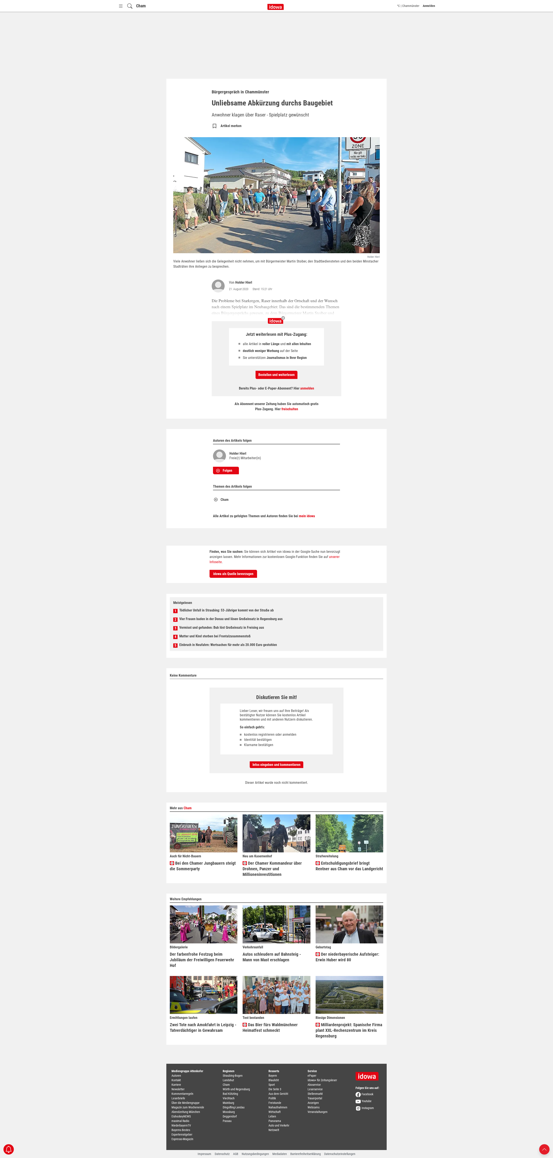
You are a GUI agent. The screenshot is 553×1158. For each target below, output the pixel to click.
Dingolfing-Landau (234, 1107)
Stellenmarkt (315, 1093)
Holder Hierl (243, 282)
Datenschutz (222, 1154)
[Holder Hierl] (219, 286)
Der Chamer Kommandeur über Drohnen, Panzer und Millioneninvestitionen (272, 869)
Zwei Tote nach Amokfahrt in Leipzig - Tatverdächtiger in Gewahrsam (203, 1027)
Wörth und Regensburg (236, 1089)
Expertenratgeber (182, 1134)
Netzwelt (274, 1130)
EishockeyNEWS (181, 1116)
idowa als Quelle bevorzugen (233, 574)
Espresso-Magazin (182, 1139)
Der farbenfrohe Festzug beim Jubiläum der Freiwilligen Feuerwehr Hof (202, 960)
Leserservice (315, 1089)
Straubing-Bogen (233, 1075)
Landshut (228, 1080)
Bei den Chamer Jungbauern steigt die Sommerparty (203, 866)
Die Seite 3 (275, 1089)
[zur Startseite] (368, 1075)
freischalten (289, 409)
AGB (235, 1154)
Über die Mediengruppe (186, 1103)
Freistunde (275, 1103)
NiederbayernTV (181, 1125)
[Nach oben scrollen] (544, 1149)
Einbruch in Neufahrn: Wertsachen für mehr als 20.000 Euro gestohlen (228, 645)
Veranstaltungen (317, 1112)
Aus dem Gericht (278, 1093)
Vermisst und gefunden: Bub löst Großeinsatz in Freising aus (221, 627)
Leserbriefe (178, 1098)
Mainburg (228, 1103)
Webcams (313, 1107)
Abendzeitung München (186, 1112)
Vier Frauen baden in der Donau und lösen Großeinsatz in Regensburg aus (231, 619)
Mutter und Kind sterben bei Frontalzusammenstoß (215, 636)
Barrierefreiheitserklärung (305, 1154)
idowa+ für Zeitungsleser (322, 1080)
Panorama (275, 1121)
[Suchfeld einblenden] (130, 6)
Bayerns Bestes (181, 1130)
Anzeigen (313, 1103)
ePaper (312, 1075)
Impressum (204, 1154)
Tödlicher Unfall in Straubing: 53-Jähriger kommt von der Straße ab (226, 610)
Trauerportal (315, 1098)
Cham (141, 5)
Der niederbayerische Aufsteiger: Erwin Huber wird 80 (347, 957)
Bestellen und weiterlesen (276, 375)
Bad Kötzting (230, 1093)
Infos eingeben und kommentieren (276, 765)
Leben (272, 1116)
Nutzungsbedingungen (255, 1154)
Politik (272, 1098)
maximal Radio (180, 1121)
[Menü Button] (121, 6)
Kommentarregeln (182, 1093)
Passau (227, 1121)
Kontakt (176, 1080)
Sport (272, 1084)
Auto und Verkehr (279, 1125)
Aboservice (314, 1084)
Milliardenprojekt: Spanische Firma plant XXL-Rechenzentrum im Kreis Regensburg (349, 1030)
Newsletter (178, 1089)
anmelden (307, 388)
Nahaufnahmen (278, 1107)
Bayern (273, 1075)
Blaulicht (274, 1080)
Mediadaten (279, 1154)
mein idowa (307, 516)
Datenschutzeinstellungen (339, 1154)
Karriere (176, 1084)
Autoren (176, 1075)
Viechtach (229, 1098)
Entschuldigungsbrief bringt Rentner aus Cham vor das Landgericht (349, 866)
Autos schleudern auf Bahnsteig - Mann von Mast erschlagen (272, 957)
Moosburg (229, 1112)
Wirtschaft (275, 1112)
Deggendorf (230, 1116)
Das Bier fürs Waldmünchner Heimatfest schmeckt (270, 1027)
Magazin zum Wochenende (188, 1107)
